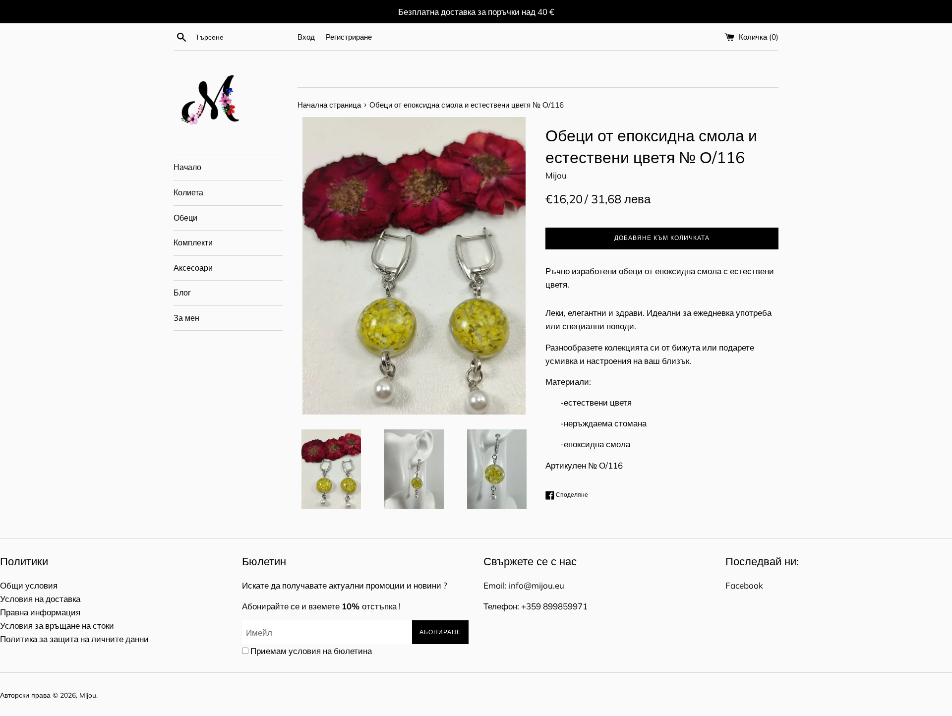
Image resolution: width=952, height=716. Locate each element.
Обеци (185, 218)
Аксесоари (193, 268)
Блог (182, 293)
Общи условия (29, 585)
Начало (187, 167)
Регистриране (349, 37)
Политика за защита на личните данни (74, 639)
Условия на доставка (40, 599)
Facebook (744, 585)
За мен (186, 318)
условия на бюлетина (330, 651)
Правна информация (40, 612)
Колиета (188, 192)
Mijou (87, 695)
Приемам (311, 651)
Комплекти (193, 242)
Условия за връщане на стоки (57, 625)
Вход (306, 37)
